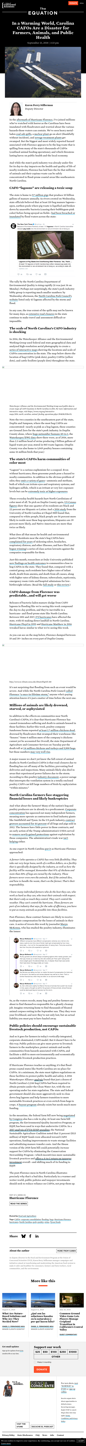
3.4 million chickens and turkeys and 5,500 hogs (49, 748)
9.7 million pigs (40, 195)
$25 (37, 1352)
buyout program (28, 1104)
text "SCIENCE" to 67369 (69, 1386)
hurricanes (13, 1222)
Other (56, 1356)
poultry (41, 1222)
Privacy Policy (8, 1435)
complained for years (21, 541)
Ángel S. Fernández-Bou (13, 1326)
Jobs (52, 1435)
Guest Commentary (68, 1334)
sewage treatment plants (48, 137)
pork (35, 1222)
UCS (21, 1351)
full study (48, 584)
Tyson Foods (55, 1222)
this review (63, 584)
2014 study (60, 509)
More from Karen (66, 1251)
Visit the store (21, 1425)
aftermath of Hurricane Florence (35, 119)
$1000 (73, 1352)
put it (48, 848)
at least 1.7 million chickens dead (57, 730)
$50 (45, 1352)
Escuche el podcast (42, 1427)
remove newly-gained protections (30, 834)
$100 (54, 1352)
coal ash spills (23, 134)
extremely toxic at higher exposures (47, 491)
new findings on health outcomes (27, 563)
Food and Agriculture (27, 1216)
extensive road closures (41, 314)
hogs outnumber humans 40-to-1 (50, 434)
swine (46, 1222)
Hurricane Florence (62, 1220)
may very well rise (40, 752)
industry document (48, 777)
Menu (82, 3)
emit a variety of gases (33, 480)
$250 (63, 1352)
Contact (60, 1435)
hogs (52, 1220)
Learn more (6, 1444)
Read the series (18, 1204)
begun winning (17, 549)
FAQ (38, 1435)
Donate (73, 3)
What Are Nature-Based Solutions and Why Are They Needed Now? (14, 1317)
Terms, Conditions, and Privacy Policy (69, 1418)
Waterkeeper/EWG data (22, 437)
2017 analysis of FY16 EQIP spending (29, 1129)
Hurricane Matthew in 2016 (56, 624)
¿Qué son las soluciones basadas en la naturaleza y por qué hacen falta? (43, 1317)
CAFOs (17, 1220)
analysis (38, 1079)
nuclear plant (41, 134)
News (44, 1435)
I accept (80, 1441)
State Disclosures (25, 1435)
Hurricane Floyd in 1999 (22, 624)
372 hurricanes (43, 617)
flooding (45, 1220)
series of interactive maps (23, 350)
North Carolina (25, 1222)
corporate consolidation (31, 1220)
